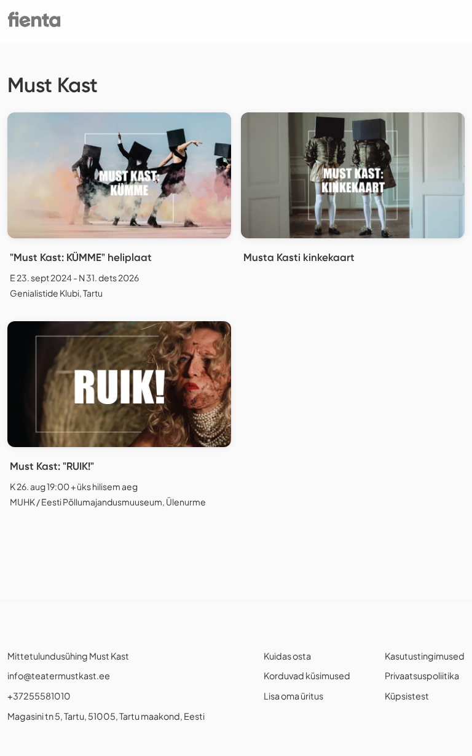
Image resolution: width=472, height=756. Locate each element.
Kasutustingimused (425, 655)
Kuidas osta (287, 655)
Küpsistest (407, 695)
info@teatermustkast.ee (58, 675)
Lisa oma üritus (293, 695)
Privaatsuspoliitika (422, 675)
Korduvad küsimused (307, 675)
